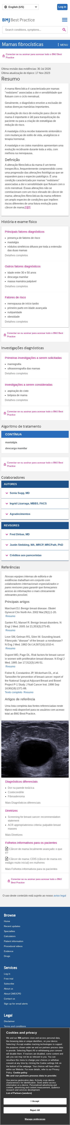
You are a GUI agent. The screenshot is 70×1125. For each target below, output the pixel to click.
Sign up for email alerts (16, 1003)
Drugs (7, 956)
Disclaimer (9, 1021)
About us (8, 988)
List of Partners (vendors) (19, 1093)
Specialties (9, 931)
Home (7, 921)
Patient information (13, 941)
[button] (58, 45)
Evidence (8, 951)
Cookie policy (20, 1072)
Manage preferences (35, 1119)
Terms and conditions (15, 1026)
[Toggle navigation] (65, 19)
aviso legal (60, 895)
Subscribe (9, 983)
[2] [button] (29, 207)
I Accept (35, 1101)
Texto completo (14, 692)
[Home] (18, 19)
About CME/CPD (12, 993)
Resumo (10, 616)
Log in (62, 6)
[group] (35, 493)
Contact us (9, 998)
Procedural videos (13, 946)
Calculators (9, 936)
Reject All (35, 1110)
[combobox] (31, 30)
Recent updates (12, 926)
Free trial (8, 978)
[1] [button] (26, 207)
